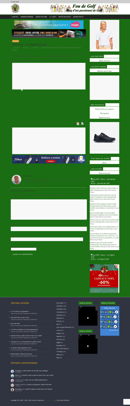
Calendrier (59, 306)
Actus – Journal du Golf (100, 183)
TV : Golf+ (52, 17)
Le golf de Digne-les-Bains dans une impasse (38, 389)
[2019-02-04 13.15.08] (92, 309)
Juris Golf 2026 (15, 323)
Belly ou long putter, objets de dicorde (39, 384)
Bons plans (59, 303)
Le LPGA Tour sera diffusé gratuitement (35, 380)
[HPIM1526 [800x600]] (92, 337)
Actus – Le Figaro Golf (100, 259)
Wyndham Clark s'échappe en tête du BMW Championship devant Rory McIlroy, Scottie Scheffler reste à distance (103, 206)
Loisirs (58, 330)
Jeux (57, 324)
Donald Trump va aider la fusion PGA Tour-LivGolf (26, 336)
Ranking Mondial (27, 17)
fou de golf (59, 47)
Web (57, 358)
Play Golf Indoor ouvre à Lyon (20, 317)
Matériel (58, 336)
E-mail (13, 236)
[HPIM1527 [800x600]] (84, 337)
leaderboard (69, 47)
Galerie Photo (78, 17)
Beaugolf (18, 371)
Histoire (58, 321)
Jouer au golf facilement (63, 327)
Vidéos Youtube (41, 17)
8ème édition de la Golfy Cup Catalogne (35, 371)
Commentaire (16, 198)
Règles (58, 342)
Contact (15, 17)
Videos (58, 355)
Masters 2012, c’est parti (22, 169)
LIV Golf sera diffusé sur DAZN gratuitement (24, 329)
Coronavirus (60, 312)
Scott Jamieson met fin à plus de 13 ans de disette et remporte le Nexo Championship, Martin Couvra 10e (103, 197)
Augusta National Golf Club (48, 47)
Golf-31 (17, 375)
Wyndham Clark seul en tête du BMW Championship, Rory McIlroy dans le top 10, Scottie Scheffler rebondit (103, 245)
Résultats (15, 41)
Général (58, 318)
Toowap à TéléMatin (77, 169)
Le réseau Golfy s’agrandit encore (21, 348)
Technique (59, 351)
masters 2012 (77, 47)
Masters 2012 (38, 54)
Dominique (26, 47)
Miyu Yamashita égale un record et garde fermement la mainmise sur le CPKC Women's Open (104, 215)
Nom (13, 226)
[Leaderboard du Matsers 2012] (48, 104)
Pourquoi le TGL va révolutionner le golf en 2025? (26, 342)
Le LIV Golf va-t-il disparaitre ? (20, 311)
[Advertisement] (48, 76)
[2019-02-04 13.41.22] (84, 308)
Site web (13, 246)
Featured (59, 315)
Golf (64, 47)
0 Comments (34, 47)
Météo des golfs (65, 17)
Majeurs (58, 333)
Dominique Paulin (49, 400)
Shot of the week (61, 348)
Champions (59, 309)
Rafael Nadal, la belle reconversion (21, 354)
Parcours (59, 339)
